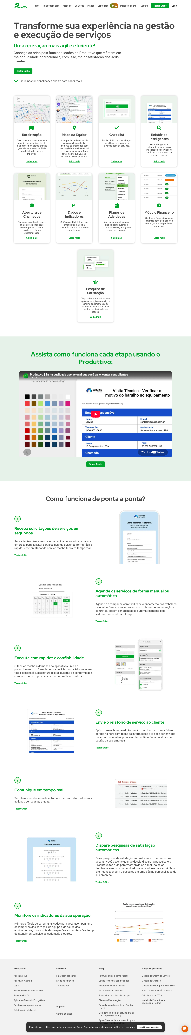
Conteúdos (103, 5)
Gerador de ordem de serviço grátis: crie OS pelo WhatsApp (116, 1014)
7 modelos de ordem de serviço (114, 995)
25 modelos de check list (111, 990)
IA (115, 5)
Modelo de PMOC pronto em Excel (158, 985)
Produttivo (20, 968)
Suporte (60, 1006)
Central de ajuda (64, 1013)
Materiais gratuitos (152, 968)
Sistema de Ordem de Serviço (28, 990)
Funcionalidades (51, 5)
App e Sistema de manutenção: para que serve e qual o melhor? (117, 1021)
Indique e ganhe (128, 5)
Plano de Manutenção (110, 1000)
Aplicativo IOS (21, 976)
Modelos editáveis (65, 980)
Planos (90, 5)
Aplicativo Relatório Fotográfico (29, 1000)
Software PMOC (22, 995)
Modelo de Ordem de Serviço (156, 976)
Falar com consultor (66, 976)
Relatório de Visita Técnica (112, 985)
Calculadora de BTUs (152, 995)
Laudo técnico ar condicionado (114, 980)
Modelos (67, 5)
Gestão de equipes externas (27, 1005)
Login (16, 985)
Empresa (61, 968)
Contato (144, 5)
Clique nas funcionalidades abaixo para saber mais (50, 81)
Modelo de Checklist (151, 980)
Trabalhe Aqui (63, 985)
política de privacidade (124, 1027)
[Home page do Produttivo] (21, 5)
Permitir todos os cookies (149, 1027)
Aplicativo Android (23, 980)
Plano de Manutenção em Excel (157, 990)
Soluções (79, 5)
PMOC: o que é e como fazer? (113, 976)
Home (37, 5)
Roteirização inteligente (25, 1010)
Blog (101, 968)
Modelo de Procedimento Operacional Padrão (154, 1001)
